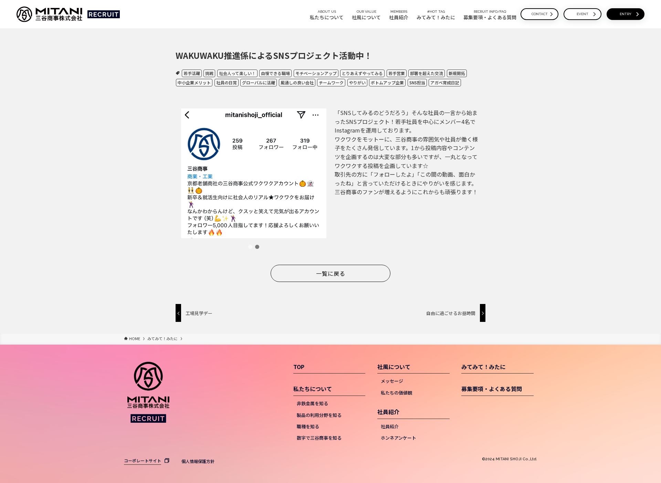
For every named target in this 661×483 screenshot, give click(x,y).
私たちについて (312, 389)
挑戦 (209, 73)
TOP (298, 367)
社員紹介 (388, 412)
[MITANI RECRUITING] (49, 14)
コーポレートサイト (142, 460)
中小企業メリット (194, 82)
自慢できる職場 (275, 73)
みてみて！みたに (483, 367)
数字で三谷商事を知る (319, 437)
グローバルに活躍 (258, 82)
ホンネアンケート (398, 437)
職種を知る (308, 426)
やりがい (357, 82)
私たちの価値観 (396, 392)
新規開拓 (457, 73)
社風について (393, 367)
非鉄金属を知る (312, 403)
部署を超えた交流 (426, 73)
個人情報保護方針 (197, 461)
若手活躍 (191, 73)
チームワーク (331, 82)
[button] (250, 247)
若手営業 (396, 73)
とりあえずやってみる (362, 73)
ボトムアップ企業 (387, 82)
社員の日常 (226, 82)
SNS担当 (417, 82)
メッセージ (392, 381)
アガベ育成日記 (444, 82)
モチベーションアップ (316, 73)
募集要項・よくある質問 (491, 389)
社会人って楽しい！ (237, 73)
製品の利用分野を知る (319, 415)
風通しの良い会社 (297, 82)
